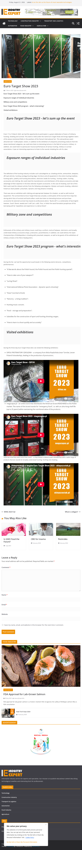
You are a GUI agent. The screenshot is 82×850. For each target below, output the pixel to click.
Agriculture (7, 81)
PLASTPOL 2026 (37, 2)
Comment (6, 567)
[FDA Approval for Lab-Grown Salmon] (41, 666)
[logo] (12, 771)
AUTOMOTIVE (12, 26)
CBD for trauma (38, 539)
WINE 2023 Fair (10, 512)
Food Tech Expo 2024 (23, 712)
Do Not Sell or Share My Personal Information (22, 842)
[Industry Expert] (4, 23)
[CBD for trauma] (41, 524)
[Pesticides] (68, 524)
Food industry (8, 690)
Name (5, 595)
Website (5, 614)
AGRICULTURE (41, 26)
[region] (26, 834)
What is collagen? (71, 512)
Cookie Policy (30, 837)
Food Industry (6, 810)
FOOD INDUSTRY (25, 26)
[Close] (46, 824)
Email (4, 605)
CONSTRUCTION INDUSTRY (30, 21)
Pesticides (63, 539)
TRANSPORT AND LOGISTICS (53, 21)
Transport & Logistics (9, 801)
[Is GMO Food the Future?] (14, 524)
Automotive (6, 806)
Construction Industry (9, 797)
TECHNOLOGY (13, 21)
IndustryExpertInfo (21, 90)
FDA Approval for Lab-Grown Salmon (24, 694)
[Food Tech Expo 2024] (8, 713)
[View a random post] (78, 23)
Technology (6, 793)
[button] (40, 21)
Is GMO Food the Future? (11, 540)
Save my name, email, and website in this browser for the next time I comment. (34, 625)
